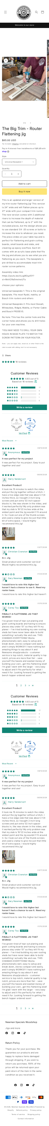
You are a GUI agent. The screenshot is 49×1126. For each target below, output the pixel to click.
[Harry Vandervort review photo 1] (8, 533)
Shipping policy (33, 1114)
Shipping (15, 144)
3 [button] (25, 685)
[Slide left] (19, 123)
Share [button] (8, 355)
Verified (23, 433)
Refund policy (21, 1110)
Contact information (26, 1119)
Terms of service (18, 1114)
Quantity (5, 168)
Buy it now (24, 191)
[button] (5, 12)
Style (4, 156)
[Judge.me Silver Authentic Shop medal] (16, 423)
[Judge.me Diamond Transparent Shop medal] (30, 423)
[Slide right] (30, 123)
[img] (8, 448)
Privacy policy (36, 1110)
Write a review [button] (24, 407)
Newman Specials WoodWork (23, 1107)
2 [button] (21, 685)
